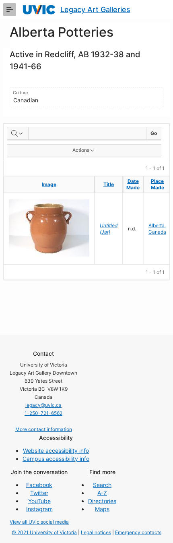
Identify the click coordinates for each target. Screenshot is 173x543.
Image (49, 184)
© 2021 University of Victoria (44, 532)
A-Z (102, 492)
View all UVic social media (39, 522)
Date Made (133, 184)
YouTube (39, 500)
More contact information (43, 429)
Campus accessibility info (56, 458)
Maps (102, 509)
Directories (102, 500)
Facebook (39, 484)
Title (108, 184)
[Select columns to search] (18, 133)
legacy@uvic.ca (43, 405)
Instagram (39, 509)
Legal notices (96, 532)
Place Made (157, 184)
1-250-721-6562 (43, 413)
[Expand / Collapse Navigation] (9, 9)
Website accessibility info (56, 450)
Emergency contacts (138, 532)
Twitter (39, 492)
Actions (80, 150)
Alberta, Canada (157, 228)
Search (102, 484)
